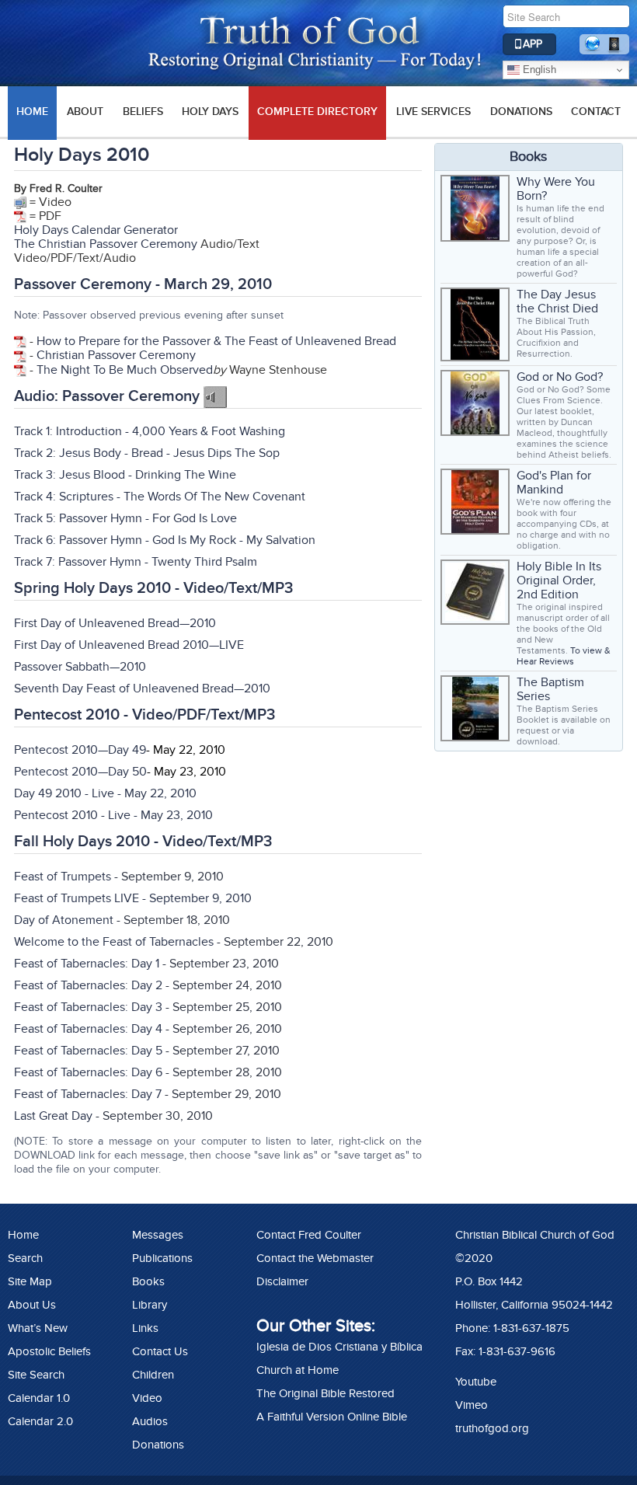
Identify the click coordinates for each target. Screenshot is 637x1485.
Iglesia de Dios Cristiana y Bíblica (339, 1347)
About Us (32, 1305)
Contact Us (160, 1351)
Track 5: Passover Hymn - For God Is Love (125, 518)
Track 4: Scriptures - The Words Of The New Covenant (159, 496)
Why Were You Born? (556, 189)
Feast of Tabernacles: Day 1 (86, 963)
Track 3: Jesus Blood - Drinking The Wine (125, 475)
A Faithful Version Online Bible (331, 1417)
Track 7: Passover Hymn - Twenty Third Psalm (135, 562)
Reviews (556, 661)
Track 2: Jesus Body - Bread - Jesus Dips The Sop (147, 453)
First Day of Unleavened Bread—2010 (115, 623)
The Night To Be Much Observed (125, 370)
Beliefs (143, 111)
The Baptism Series (550, 689)
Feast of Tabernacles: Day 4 (88, 1029)
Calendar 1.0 (39, 1398)
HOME (32, 111)
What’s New (38, 1328)
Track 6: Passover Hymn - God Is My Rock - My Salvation (164, 540)
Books (148, 1281)
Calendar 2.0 (40, 1421)
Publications (162, 1258)
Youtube (475, 1382)
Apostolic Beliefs (49, 1351)
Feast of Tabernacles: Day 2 (88, 985)
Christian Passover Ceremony (116, 355)
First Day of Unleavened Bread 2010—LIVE (129, 645)
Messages (157, 1235)
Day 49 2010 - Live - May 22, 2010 (105, 793)
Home (23, 1235)
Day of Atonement (63, 920)
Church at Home (297, 1370)
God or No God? (560, 377)
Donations (521, 111)
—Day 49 (122, 750)
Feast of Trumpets (62, 876)
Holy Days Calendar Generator (96, 230)
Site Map (30, 1281)
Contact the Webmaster (315, 1258)
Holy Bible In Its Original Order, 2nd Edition (559, 580)
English (538, 69)
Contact (596, 111)
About (85, 111)
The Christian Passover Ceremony (105, 244)
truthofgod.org (492, 1428)
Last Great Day (53, 1116)
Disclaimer (282, 1281)
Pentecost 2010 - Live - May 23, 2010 (113, 815)
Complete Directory (317, 111)
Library (149, 1305)
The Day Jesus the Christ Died (557, 301)
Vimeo (471, 1405)
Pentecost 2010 (56, 750)
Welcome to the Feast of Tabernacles (114, 942)
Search (25, 1258)
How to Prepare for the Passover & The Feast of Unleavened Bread (216, 341)
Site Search (36, 1375)
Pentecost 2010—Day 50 (80, 771)
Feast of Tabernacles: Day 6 (88, 1072)
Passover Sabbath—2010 (80, 667)
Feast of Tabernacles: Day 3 (88, 1007)
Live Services (433, 111)
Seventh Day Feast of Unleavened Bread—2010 (142, 688)
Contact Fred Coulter (308, 1235)
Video (147, 1398)
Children (153, 1375)
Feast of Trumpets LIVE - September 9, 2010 (133, 898)
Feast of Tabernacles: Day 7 (88, 1094)
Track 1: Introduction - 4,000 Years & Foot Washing (149, 431)
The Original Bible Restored (325, 1393)
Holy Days (210, 111)
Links (145, 1328)
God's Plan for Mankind (554, 482)
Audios (150, 1421)
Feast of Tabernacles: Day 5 (88, 1050)
